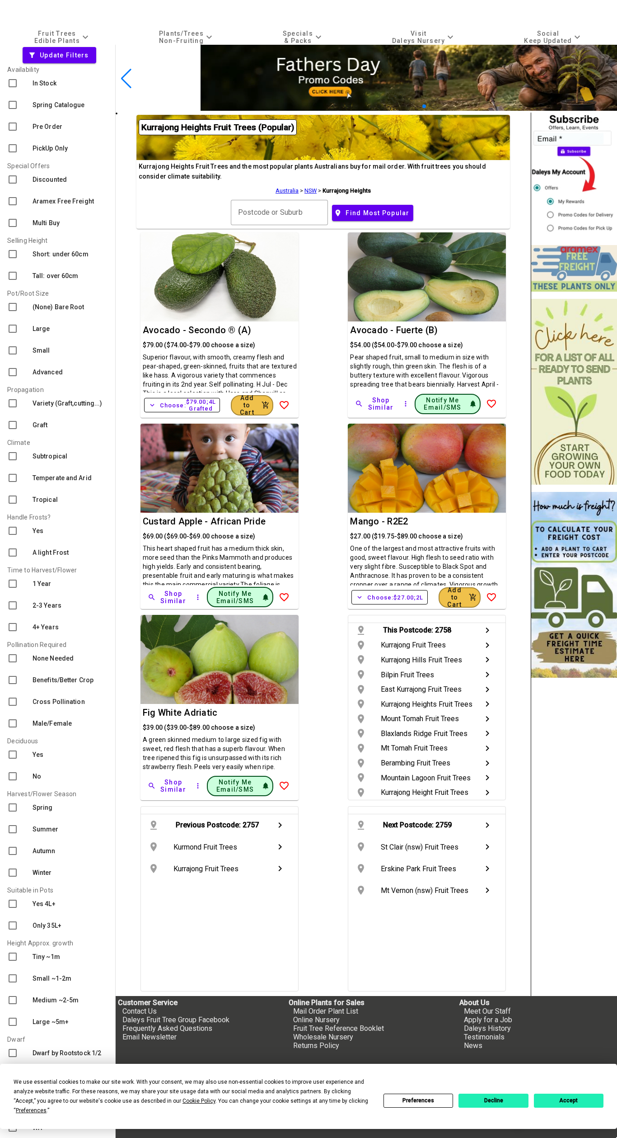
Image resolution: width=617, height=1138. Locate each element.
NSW (310, 190)
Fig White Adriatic (180, 712)
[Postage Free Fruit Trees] (574, 268)
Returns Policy (316, 1045)
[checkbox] (58, 83)
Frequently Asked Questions (167, 1028)
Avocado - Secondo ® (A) (197, 330)
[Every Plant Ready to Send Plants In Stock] (574, 392)
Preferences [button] (31, 1110)
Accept (568, 1100)
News (473, 1045)
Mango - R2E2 (379, 521)
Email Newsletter (149, 1037)
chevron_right (487, 630)
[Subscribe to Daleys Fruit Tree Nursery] (574, 175)
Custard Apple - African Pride (204, 521)
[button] (410, 106)
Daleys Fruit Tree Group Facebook (175, 1019)
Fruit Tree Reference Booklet (338, 1028)
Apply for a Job (488, 1019)
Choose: (182, 405)
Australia (287, 190)
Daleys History (487, 1028)
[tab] (62, 37)
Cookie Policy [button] (198, 1101)
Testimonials (484, 1037)
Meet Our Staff (487, 1011)
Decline (493, 1100)
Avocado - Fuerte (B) (394, 330)
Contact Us (139, 1011)
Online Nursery (316, 1019)
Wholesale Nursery (323, 1037)
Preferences (418, 1100)
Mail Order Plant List (325, 1011)
